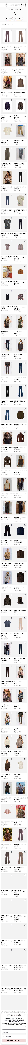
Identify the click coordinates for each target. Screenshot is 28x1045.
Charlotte (17, 310)
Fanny (3, 333)
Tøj (20, 9)
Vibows (16, 753)
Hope (3, 94)
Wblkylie (4, 612)
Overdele (9, 18)
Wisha (3, 944)
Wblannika (17, 426)
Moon (16, 285)
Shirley (16, 919)
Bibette (3, 403)
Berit (15, 730)
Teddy (16, 776)
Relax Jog (4, 683)
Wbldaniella (18, 496)
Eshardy (16, 799)
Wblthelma (4, 519)
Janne (3, 706)
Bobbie (16, 894)
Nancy (3, 258)
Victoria (3, 47)
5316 (2, 892)
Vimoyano (4, 753)
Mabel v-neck (18, 967)
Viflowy (3, 142)
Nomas (16, 212)
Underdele (18, 18)
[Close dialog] (25, 1015)
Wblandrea (17, 472)
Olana (3, 967)
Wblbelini (17, 519)
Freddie (3, 188)
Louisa (3, 71)
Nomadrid (4, 660)
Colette (16, 188)
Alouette (4, 637)
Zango (16, 942)
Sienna (16, 660)
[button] (3, 5)
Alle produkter (12, 9)
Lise (15, 706)
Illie (15, 356)
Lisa (15, 333)
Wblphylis (4, 542)
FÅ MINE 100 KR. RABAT (14, 1040)
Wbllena (16, 449)
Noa (15, 822)
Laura (3, 730)
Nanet (16, 635)
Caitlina (16, 379)
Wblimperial (18, 542)
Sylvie (16, 142)
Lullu (2, 990)
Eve (15, 683)
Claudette (4, 426)
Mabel (3, 308)
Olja (2, 379)
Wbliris (3, 588)
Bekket (3, 356)
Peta (2, 119)
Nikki (15, 612)
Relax (16, 235)
